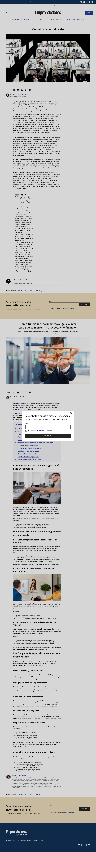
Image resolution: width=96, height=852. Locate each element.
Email (27, 423)
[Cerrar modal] (71, 413)
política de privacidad (45, 430)
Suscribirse (48, 435)
